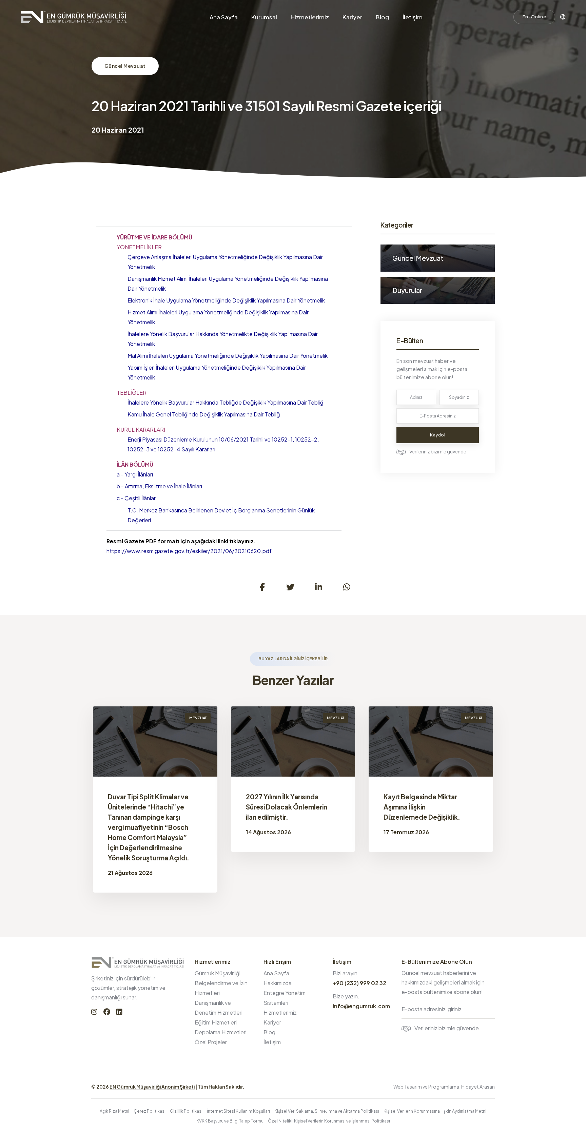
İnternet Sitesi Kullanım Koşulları (238, 1111)
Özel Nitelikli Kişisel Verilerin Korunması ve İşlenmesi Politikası (329, 1121)
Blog (382, 17)
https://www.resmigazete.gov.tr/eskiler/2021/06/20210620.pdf (189, 550)
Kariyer (352, 17)
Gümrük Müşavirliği (217, 973)
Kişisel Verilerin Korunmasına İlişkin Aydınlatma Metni (435, 1111)
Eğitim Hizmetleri (216, 1022)
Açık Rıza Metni (114, 1111)
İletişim (413, 17)
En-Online (534, 16)
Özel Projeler (211, 1042)
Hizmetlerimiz (310, 17)
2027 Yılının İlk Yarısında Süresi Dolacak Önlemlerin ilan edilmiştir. (286, 807)
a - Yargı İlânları (135, 474)
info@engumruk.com (361, 1006)
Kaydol (437, 434)
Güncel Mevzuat (125, 66)
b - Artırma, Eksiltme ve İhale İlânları (159, 486)
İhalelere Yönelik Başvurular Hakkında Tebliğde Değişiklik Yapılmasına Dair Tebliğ (226, 402)
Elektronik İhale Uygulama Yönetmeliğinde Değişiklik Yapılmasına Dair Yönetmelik (226, 300)
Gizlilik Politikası (186, 1111)
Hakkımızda (277, 983)
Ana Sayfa (224, 17)
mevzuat (198, 718)
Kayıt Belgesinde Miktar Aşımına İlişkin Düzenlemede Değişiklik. (422, 807)
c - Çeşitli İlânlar (136, 498)
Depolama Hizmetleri (221, 1032)
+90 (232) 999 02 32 (359, 983)
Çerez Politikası (149, 1111)
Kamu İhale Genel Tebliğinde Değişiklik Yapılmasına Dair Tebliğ (204, 414)
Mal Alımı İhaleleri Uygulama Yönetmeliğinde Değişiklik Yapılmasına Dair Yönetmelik (228, 355)
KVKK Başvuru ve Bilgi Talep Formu (229, 1121)
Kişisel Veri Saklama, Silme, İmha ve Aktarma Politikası (326, 1111)
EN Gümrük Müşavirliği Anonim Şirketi (152, 1087)
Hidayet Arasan (478, 1087)
